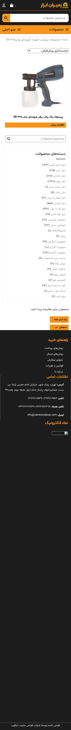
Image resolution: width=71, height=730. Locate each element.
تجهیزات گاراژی (57, 247)
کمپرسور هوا (59, 280)
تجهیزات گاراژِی (57, 252)
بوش (63, 236)
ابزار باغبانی (59, 176)
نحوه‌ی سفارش (55, 360)
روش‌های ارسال (55, 354)
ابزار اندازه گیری (57, 165)
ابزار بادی (61, 170)
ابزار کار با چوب (57, 209)
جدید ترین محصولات (54, 258)
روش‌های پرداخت (53, 348)
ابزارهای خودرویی (57, 220)
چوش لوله (60, 263)
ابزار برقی (61, 181)
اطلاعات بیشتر (57, 124)
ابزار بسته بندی (57, 187)
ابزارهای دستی (58, 225)
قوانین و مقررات (54, 366)
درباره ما (58, 371)
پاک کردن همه (60, 319)
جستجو (8, 138)
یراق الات (61, 296)
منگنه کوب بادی (57, 291)
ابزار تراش (60, 192)
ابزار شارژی (60, 203)
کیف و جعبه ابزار (57, 285)
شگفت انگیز (59, 269)
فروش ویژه (60, 274)
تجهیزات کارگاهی (57, 242)
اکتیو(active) (58, 231)
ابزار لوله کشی (58, 214)
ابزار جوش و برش (56, 198)
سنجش (63, 327)
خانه (64, 40)
